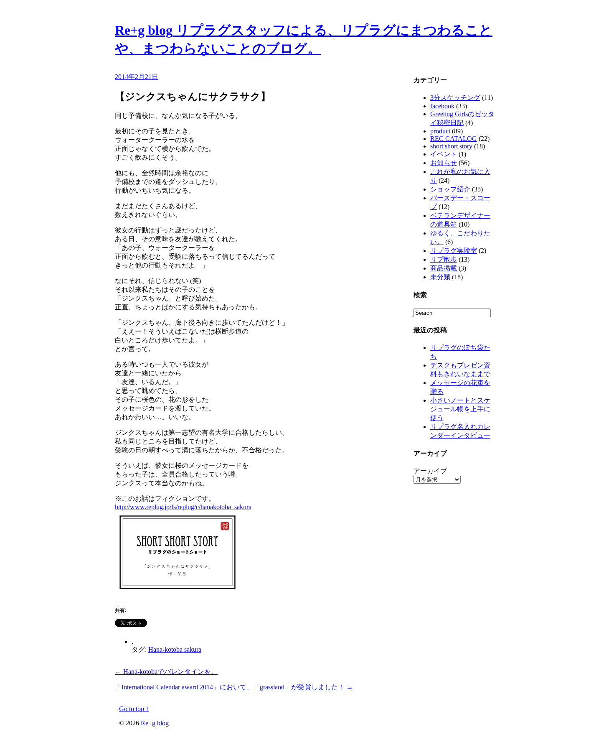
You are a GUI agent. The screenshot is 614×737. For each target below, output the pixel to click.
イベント (443, 154)
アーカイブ (430, 470)
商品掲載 (443, 268)
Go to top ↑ (134, 708)
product (440, 131)
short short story (451, 146)
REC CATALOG (453, 138)
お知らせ (443, 162)
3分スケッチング (455, 97)
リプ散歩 (443, 259)
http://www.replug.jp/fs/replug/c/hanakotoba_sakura (183, 506)
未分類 (440, 277)
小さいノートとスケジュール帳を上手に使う (460, 409)
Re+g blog (155, 723)
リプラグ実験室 (453, 250)
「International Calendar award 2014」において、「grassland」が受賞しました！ (234, 687)
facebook (442, 106)
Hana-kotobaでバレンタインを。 (166, 671)
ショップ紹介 (450, 189)
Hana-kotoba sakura (174, 649)
